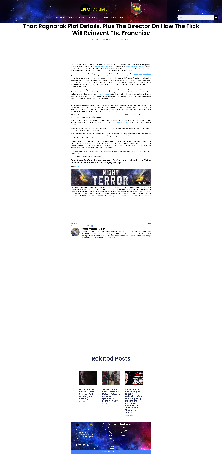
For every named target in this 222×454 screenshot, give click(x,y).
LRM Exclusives (60, 17)
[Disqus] (111, 277)
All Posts (86, 242)
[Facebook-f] (77, 445)
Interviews (72, 17)
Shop (121, 17)
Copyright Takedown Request (123, 433)
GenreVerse (91, 17)
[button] (85, 226)
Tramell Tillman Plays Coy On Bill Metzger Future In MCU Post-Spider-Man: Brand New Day (111, 395)
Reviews (81, 17)
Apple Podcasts (97, 196)
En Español (104, 17)
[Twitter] (84, 445)
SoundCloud (124, 196)
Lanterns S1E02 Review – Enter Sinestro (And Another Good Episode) (86, 394)
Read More (83, 401)
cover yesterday (102, 94)
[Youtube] (80, 445)
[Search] (216, 17)
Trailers (113, 17)
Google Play (146, 196)
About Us (123, 428)
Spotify (111, 196)
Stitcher (135, 196)
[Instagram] (88, 445)
